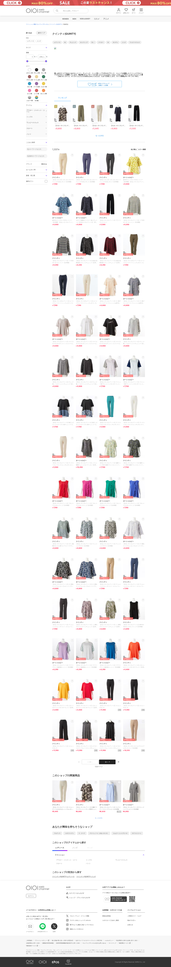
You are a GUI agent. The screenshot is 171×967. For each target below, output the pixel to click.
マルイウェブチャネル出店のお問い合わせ (94, 943)
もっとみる (100, 136)
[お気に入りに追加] (72, 782)
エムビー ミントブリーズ (120, 833)
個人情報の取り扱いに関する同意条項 (62, 940)
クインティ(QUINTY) (56, 24)
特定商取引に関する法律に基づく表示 (126, 940)
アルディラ (57, 833)
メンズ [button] (38, 41)
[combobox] (70, 10)
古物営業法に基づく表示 (33, 943)
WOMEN (65, 19)
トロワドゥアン (69, 833)
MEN (74, 19)
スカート (59, 863)
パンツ (88, 863)
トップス (89, 860)
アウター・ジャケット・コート (66, 860)
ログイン (31, 896)
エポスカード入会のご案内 (110, 920)
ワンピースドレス (121, 860)
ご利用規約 (29, 940)
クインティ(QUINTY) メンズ (86, 876)
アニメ (106, 19)
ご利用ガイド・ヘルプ (134, 916)
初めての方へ (131, 920)
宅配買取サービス (124, 943)
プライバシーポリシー (41, 940)
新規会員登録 (106, 916)
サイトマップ (112, 943)
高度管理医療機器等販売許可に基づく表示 (68, 943)
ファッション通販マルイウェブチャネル (37, 24)
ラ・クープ (82, 833)
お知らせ (130, 925)
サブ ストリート (136, 833)
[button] (36, 47)
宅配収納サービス (31, 945)
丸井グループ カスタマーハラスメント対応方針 (89, 940)
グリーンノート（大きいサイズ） (99, 833)
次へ (106, 762)
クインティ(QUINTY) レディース (63, 876)
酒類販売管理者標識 (48, 943)
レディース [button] (30, 41)
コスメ (96, 19)
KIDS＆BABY (85, 19)
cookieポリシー (109, 940)
